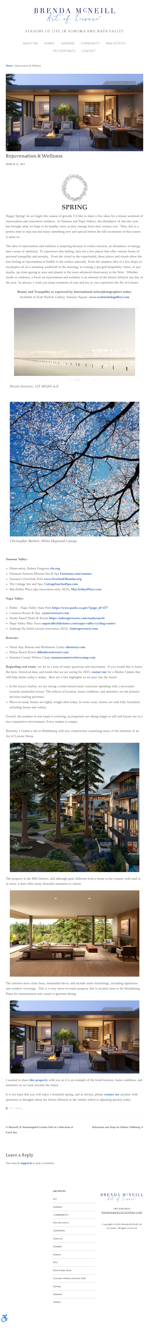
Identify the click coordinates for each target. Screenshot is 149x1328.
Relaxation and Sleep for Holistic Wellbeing (116, 1127)
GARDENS (67, 43)
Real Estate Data (62, 1270)
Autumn (57, 1207)
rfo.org (55, 568)
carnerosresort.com (55, 613)
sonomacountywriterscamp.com (73, 657)
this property (38, 1080)
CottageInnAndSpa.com (61, 584)
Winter (57, 1302)
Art (11, 1108)
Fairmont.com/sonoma (76, 573)
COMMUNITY (90, 43)
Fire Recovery (61, 1222)
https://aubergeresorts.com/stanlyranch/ (77, 618)
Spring (18, 1108)
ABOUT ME (30, 43)
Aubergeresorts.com (83, 628)
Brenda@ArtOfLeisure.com (122, 1212)
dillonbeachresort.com (53, 652)
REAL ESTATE (115, 43)
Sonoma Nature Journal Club (69, 1278)
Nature (57, 1254)
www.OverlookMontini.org (62, 579)
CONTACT (89, 51)
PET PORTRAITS (64, 51)
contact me (99, 672)
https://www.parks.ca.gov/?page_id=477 (80, 608)
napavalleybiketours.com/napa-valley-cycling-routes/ (79, 623)
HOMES (49, 43)
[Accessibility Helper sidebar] (4, 1318)
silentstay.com (75, 647)
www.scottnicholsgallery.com (109, 297)
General (57, 1238)
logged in (26, 1163)
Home (9, 65)
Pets (55, 1262)
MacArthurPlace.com (86, 589)
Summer (58, 1294)
